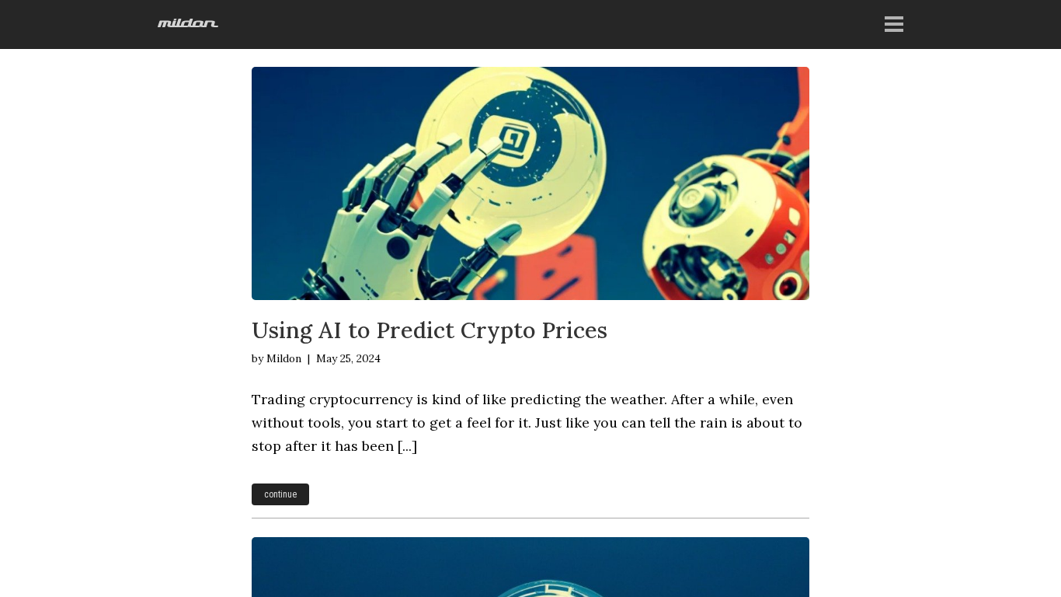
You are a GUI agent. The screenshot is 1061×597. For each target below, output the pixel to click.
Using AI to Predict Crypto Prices (429, 330)
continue (280, 494)
